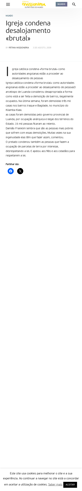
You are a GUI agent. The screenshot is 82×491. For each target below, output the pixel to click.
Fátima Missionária (19, 48)
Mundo (61, 4)
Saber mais (55, 484)
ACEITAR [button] (70, 485)
